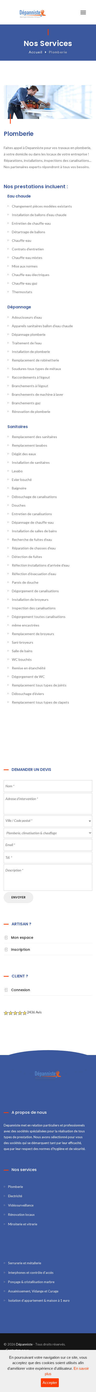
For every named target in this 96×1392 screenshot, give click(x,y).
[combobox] (48, 821)
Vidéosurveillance (20, 1205)
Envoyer (18, 897)
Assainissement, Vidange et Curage (33, 1291)
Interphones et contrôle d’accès (30, 1273)
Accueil (36, 52)
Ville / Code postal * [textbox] (18, 820)
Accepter (50, 1382)
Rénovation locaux (21, 1215)
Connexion (20, 990)
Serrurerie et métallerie (24, 1263)
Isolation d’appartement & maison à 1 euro (39, 1300)
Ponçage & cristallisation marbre (31, 1282)
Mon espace (22, 937)
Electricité (15, 1196)
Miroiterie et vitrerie (22, 1224)
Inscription (20, 949)
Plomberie (15, 1187)
